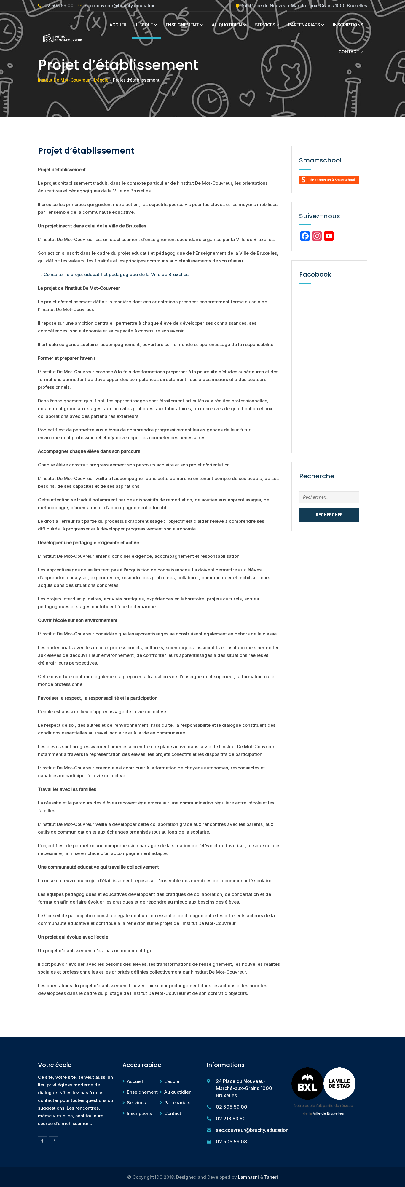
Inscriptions (348, 25)
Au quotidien (227, 25)
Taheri (271, 1177)
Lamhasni (248, 1177)
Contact (349, 52)
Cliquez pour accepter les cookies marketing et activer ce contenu (330, 364)
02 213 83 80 (231, 1118)
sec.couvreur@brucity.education (120, 5)
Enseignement (182, 25)
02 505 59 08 (231, 1142)
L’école (144, 25)
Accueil (118, 25)
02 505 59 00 (59, 5)
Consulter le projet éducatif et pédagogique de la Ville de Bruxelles (116, 274)
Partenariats (304, 25)
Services (265, 25)
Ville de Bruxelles (328, 1113)
